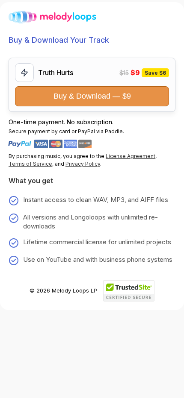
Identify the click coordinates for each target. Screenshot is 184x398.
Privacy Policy (82, 164)
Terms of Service (30, 164)
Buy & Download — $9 (92, 96)
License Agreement (130, 156)
